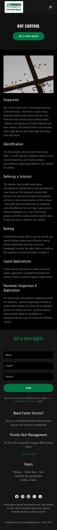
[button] (50, 7)
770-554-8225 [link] (28, 454)
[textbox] (28, 355)
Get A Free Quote (28, 36)
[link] (14, 7)
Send (28, 388)
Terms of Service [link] (30, 401)
